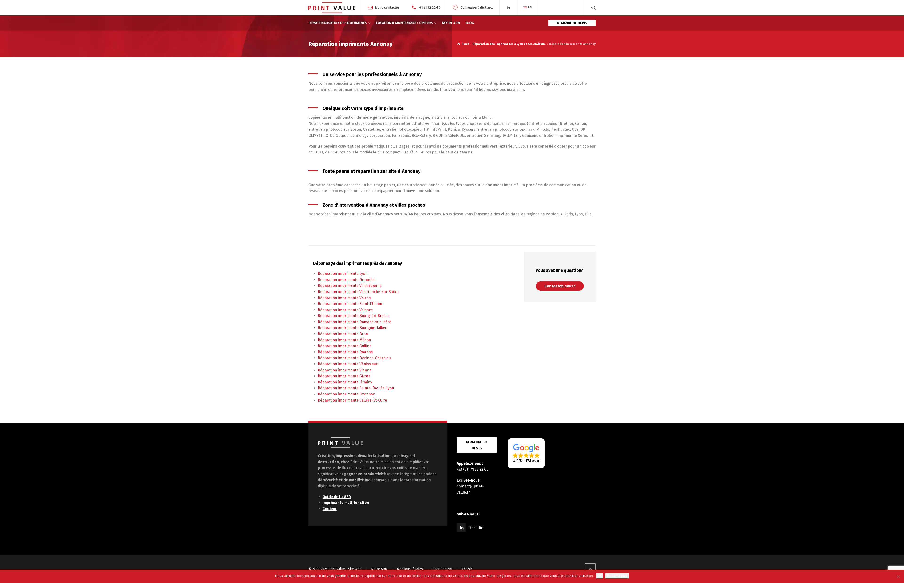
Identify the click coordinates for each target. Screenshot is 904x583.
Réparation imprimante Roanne (345, 352)
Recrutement (442, 569)
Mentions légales (410, 569)
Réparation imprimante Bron (343, 334)
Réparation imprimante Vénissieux (348, 364)
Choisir (467, 569)
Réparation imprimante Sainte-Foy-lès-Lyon (356, 388)
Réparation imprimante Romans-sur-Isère (354, 322)
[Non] (898, 576)
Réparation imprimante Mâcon (344, 340)
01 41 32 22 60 (429, 7)
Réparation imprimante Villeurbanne (350, 285)
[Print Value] (331, 7)
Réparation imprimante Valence (345, 310)
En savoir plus (617, 576)
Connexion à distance (477, 7)
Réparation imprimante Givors (344, 376)
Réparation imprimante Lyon (342, 273)
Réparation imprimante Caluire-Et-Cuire (352, 400)
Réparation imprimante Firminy (345, 382)
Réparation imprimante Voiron (344, 298)
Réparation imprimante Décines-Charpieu (354, 358)
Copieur (330, 509)
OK (599, 576)
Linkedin (475, 528)
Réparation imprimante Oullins (344, 346)
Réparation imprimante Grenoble (346, 279)
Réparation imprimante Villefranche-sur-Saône (359, 291)
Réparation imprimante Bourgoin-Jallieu (352, 328)
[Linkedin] (508, 8)
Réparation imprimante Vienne (344, 370)
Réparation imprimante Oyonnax (346, 394)
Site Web (355, 569)
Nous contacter (387, 7)
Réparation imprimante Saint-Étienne (350, 304)
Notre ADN (379, 569)
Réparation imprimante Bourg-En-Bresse (354, 316)
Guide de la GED (337, 497)
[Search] (592, 8)
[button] (526, 453)
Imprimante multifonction (346, 502)
